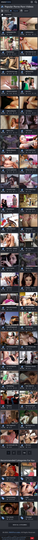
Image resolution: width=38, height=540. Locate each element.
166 (24, 453)
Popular (15, 11)
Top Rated (8, 14)
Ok (32, 538)
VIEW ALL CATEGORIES (20, 525)
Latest (26, 11)
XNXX (6, 2)
